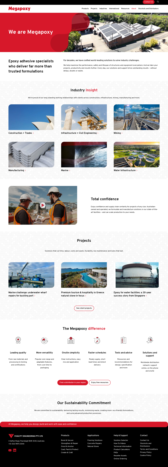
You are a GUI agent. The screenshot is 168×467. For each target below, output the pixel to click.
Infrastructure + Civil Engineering (79, 133)
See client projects (84, 308)
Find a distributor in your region (73, 382)
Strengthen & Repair (69, 443)
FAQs (116, 453)
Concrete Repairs (94, 443)
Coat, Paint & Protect (69, 449)
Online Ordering (120, 459)
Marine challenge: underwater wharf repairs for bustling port (27, 294)
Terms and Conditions (149, 449)
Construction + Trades (20, 133)
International (114, 9)
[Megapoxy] (19, 9)
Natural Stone (93, 446)
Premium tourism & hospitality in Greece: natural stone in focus (82, 294)
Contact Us (148, 2)
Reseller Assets (120, 456)
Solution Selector (121, 440)
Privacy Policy (145, 452)
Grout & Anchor (67, 446)
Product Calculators (122, 449)
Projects (94, 9)
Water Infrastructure (125, 170)
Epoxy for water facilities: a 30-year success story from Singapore (132, 294)
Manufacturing (16, 170)
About (133, 9)
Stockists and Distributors (148, 9)
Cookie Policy (145, 455)
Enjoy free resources (99, 382)
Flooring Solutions (94, 440)
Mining (117, 133)
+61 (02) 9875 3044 (16, 444)
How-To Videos (120, 443)
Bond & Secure (67, 440)
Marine (65, 170)
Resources (125, 9)
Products (85, 9)
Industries (103, 9)
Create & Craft (67, 453)
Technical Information (122, 446)
